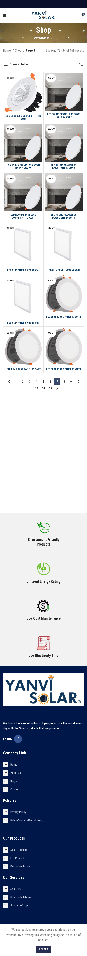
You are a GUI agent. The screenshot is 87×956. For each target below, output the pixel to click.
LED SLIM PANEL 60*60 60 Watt (23, 322)
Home (7, 50)
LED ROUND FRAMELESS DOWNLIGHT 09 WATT (63, 167)
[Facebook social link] (18, 739)
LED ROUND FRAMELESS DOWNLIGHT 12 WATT (23, 216)
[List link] (43, 764)
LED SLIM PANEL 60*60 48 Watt (64, 270)
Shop (18, 50)
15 (50, 388)
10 (77, 381)
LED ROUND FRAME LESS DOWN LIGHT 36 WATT (23, 167)
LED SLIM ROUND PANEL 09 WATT (63, 369)
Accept (43, 949)
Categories (41, 38)
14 (43, 388)
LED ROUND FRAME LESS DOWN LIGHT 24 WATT (63, 116)
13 (36, 388)
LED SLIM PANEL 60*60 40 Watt (23, 270)
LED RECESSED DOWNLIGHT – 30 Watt (23, 117)
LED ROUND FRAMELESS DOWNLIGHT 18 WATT (63, 216)
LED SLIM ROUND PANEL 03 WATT (63, 316)
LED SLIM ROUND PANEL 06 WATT (23, 369)
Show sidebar (19, 64)
